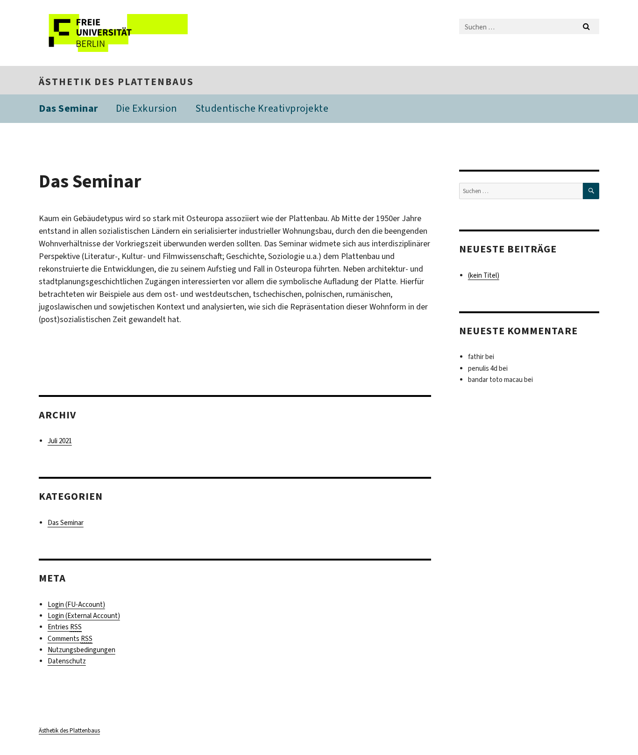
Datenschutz (67, 661)
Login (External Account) (84, 615)
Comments (70, 638)
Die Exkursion (146, 108)
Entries (65, 627)
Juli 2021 (60, 441)
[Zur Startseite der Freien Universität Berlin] (117, 33)
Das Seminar (68, 108)
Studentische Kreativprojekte (261, 108)
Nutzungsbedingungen (81, 649)
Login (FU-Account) (76, 604)
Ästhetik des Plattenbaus (116, 81)
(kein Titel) (483, 275)
